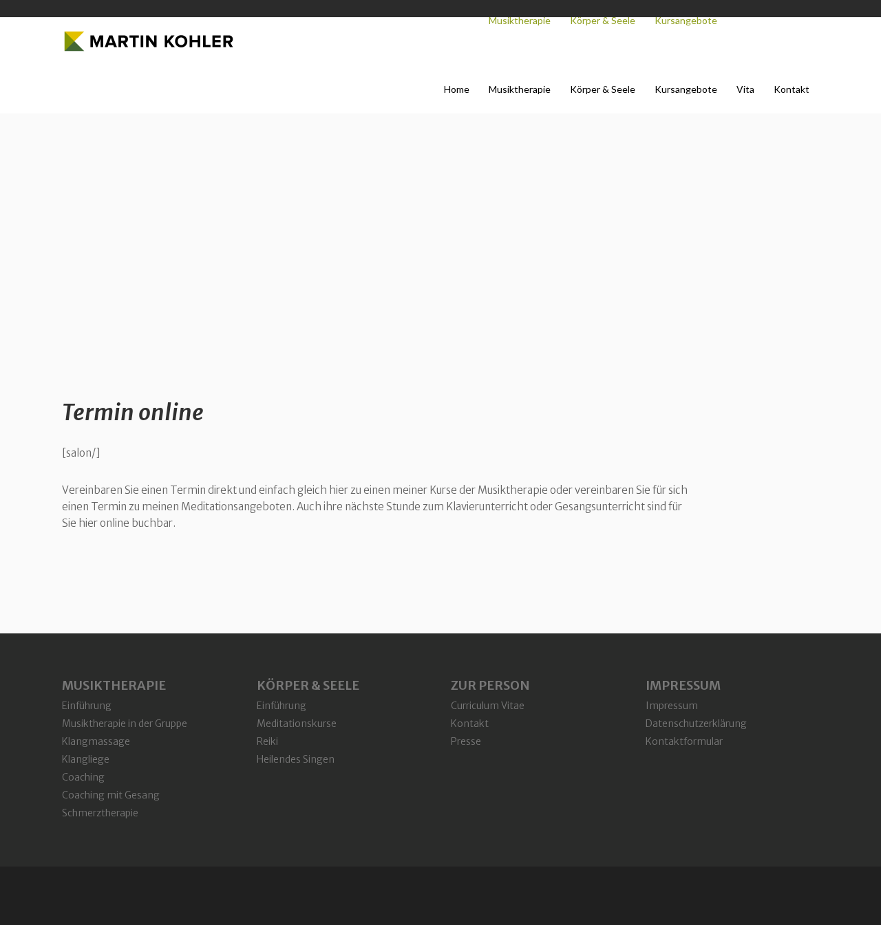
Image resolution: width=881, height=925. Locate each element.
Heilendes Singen (296, 759)
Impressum (672, 705)
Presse (466, 741)
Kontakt (470, 723)
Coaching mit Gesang (111, 795)
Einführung (87, 705)
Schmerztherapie (100, 813)
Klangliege (85, 759)
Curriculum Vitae (487, 705)
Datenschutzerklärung (696, 723)
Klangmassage (96, 741)
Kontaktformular (684, 741)
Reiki (267, 741)
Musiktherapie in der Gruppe (124, 723)
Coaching (83, 777)
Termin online (133, 412)
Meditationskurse (297, 723)
